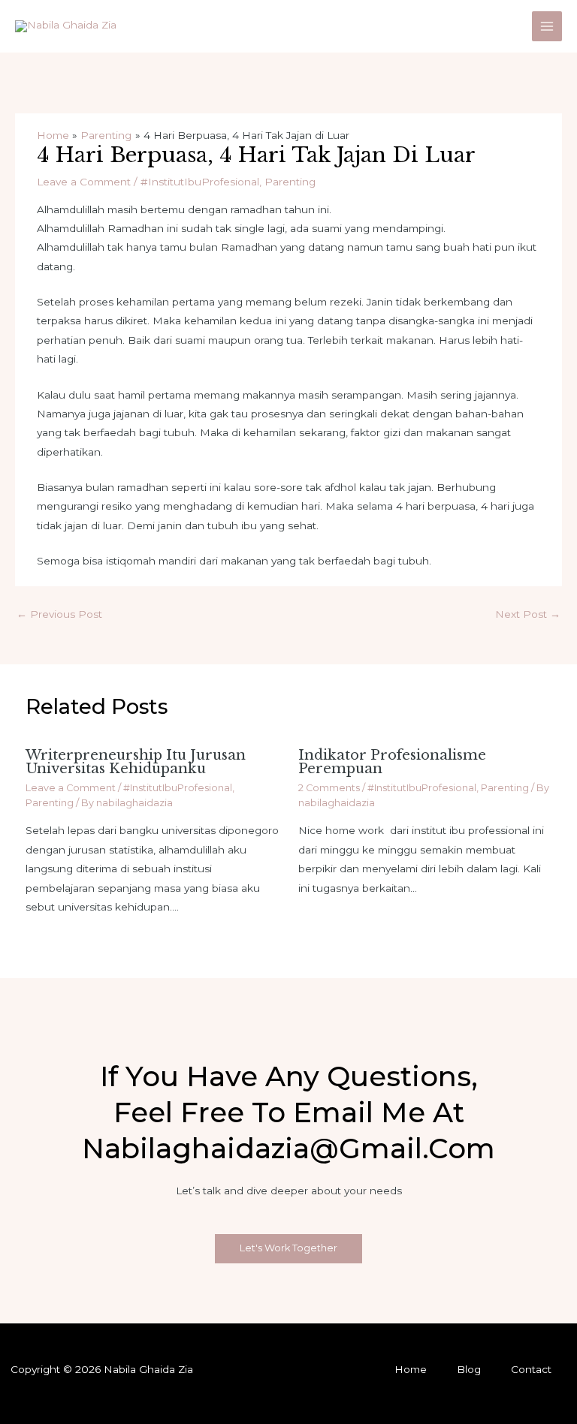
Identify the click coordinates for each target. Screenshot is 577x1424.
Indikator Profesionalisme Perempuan (392, 761)
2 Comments (329, 787)
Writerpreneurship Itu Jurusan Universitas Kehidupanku (136, 761)
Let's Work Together (288, 1248)
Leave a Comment (84, 182)
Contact (531, 1369)
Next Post (527, 614)
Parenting (290, 182)
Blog (469, 1369)
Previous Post (59, 614)
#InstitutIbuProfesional (199, 182)
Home (410, 1369)
